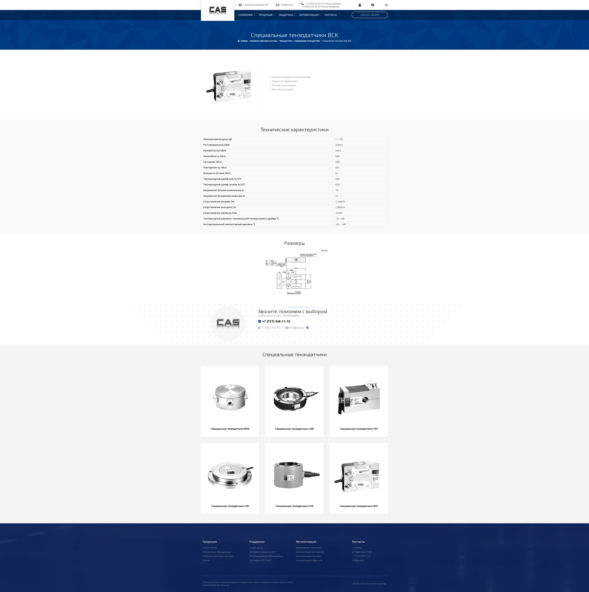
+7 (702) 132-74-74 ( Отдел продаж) (323, 3)
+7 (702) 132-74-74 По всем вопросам (320, 6)
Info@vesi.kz (287, 4)
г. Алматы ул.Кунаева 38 (255, 4)
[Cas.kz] (217, 10)
